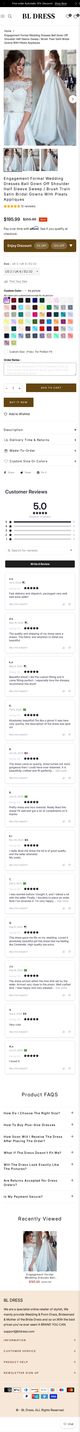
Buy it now (19, 402)
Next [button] (73, 99)
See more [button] (61, 770)
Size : (20, 263)
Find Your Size (18, 281)
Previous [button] (7, 99)
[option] (40, 97)
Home (7, 30)
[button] (19, 207)
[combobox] (71, 550)
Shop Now (61, 3)
